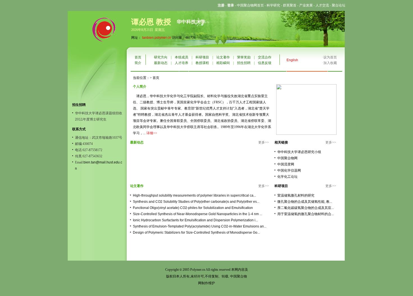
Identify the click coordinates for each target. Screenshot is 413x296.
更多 (261, 142)
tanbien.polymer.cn (156, 38)
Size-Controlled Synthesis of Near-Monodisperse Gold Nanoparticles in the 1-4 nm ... (197, 214)
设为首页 (330, 57)
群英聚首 (289, 5)
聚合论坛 (338, 5)
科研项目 (202, 57)
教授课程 (202, 63)
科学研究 (273, 5)
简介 (138, 63)
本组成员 (181, 57)
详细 (149, 133)
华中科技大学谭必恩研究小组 (299, 152)
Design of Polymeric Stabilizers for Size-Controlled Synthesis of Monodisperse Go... (196, 232)
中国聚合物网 (287, 158)
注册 (221, 5)
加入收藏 (330, 63)
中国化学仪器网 (289, 170)
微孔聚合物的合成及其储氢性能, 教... (304, 202)
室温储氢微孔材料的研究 (295, 195)
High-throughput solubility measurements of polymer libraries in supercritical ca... (194, 195)
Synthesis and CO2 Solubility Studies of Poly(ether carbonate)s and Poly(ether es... (196, 202)
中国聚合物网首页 (250, 5)
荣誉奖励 (244, 57)
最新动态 (160, 63)
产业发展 (306, 5)
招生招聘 (244, 63)
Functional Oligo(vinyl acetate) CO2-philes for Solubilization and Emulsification (193, 208)
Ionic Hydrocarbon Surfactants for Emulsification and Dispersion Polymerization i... (195, 220)
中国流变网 (285, 164)
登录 (230, 5)
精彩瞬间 (223, 63)
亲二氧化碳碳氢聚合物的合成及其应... (305, 208)
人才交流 (322, 5)
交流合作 (264, 57)
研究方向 (160, 57)
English (292, 60)
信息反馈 (264, 63)
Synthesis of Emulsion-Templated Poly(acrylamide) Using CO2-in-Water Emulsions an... (199, 226)
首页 (138, 57)
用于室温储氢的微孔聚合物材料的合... (305, 214)
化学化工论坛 (287, 177)
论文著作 (223, 57)
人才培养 (181, 63)
